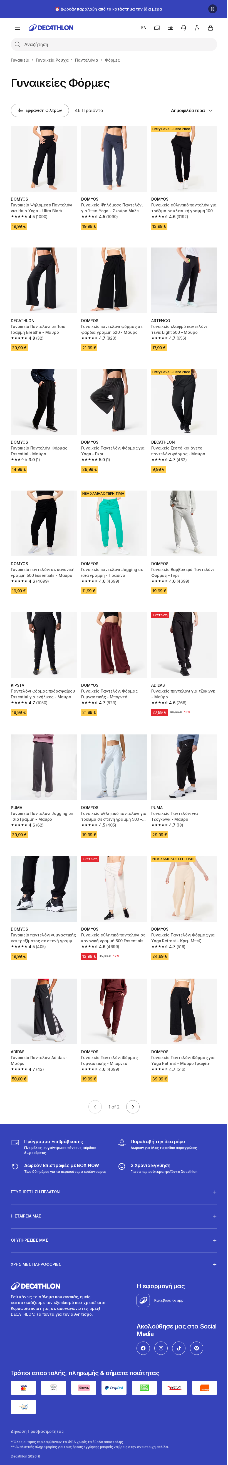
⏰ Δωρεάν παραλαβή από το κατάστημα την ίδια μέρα (108, 9)
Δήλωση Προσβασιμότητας (37, 1419)
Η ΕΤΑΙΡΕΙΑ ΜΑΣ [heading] (26, 1205)
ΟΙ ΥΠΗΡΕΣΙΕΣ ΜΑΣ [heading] (29, 1229)
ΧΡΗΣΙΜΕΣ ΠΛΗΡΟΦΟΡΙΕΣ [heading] (36, 1253)
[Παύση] (212, 8)
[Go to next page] (133, 1106)
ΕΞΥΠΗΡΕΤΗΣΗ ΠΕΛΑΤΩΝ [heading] (35, 1180)
